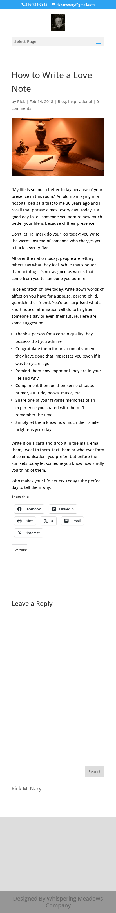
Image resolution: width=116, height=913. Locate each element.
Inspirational (80, 101)
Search (94, 771)
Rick (21, 101)
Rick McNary (26, 788)
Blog (62, 101)
